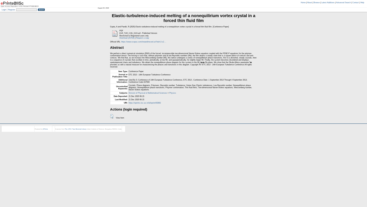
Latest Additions (328, 2)
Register (11, 10)
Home (303, 2)
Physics (172, 93)
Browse (317, 2)
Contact (355, 2)
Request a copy (142, 38)
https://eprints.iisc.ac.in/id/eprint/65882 (145, 103)
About (309, 2)
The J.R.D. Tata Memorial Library (75, 129)
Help (362, 2)
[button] (111, 116)
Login (4, 10)
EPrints (45, 129)
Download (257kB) (126, 38)
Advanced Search (343, 2)
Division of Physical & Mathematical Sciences (148, 93)
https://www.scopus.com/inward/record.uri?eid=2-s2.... (143, 42)
